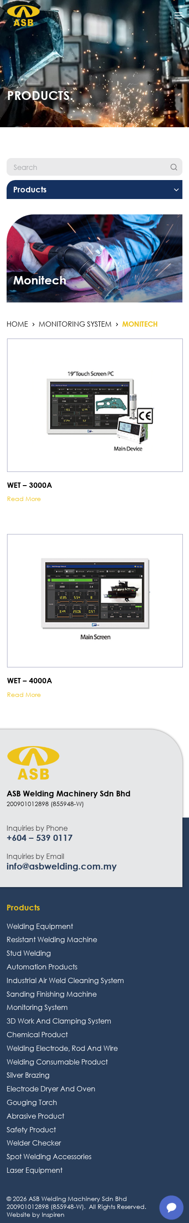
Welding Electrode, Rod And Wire (62, 1048)
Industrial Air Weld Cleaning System (65, 980)
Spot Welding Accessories (49, 1156)
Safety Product (31, 1129)
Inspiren (53, 1214)
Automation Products (42, 966)
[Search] (173, 167)
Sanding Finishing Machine (52, 993)
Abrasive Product (35, 1115)
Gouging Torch (32, 1102)
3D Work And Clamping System (59, 1020)
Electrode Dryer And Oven (51, 1088)
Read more (24, 499)
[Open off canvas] (178, 15)
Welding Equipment (40, 926)
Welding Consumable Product (57, 1061)
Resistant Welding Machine (52, 939)
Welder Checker (34, 1142)
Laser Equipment (34, 1170)
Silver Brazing (28, 1074)
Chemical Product (37, 1034)
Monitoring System (37, 1007)
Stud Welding (29, 953)
